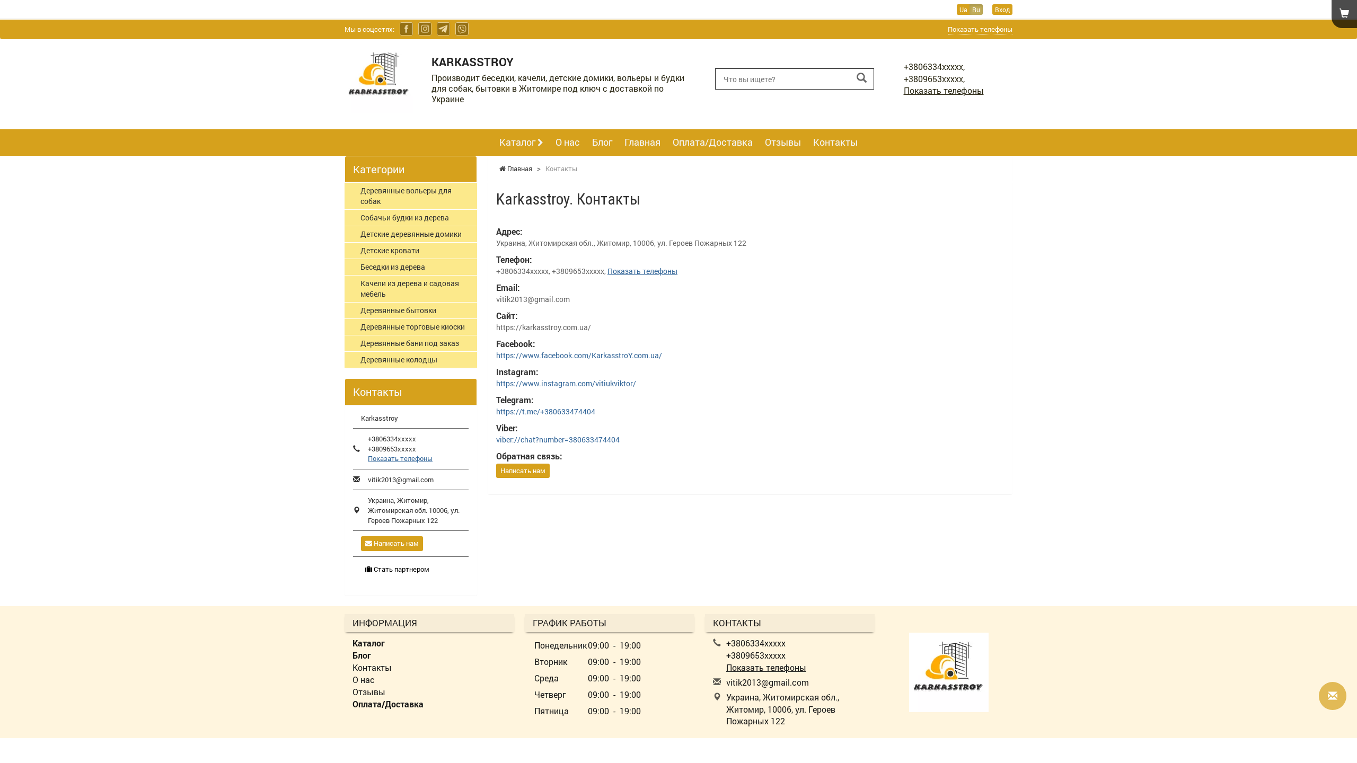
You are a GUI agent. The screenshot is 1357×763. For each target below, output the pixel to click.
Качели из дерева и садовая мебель (409, 288)
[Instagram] (424, 29)
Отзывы (783, 142)
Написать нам (522, 470)
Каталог (518, 142)
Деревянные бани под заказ (409, 343)
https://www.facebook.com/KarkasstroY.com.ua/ (579, 355)
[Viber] (462, 29)
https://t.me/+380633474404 (545, 411)
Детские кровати (389, 250)
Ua (963, 9)
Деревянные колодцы (398, 359)
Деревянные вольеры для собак (406, 195)
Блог (602, 142)
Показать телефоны (980, 29)
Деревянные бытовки (398, 310)
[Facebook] (406, 29)
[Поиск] (862, 78)
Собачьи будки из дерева (404, 217)
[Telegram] (443, 29)
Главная (642, 142)
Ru (976, 9)
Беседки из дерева (392, 267)
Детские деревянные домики (411, 234)
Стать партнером (400, 569)
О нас (568, 142)
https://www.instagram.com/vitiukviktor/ (566, 383)
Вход (1002, 9)
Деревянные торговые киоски (412, 327)
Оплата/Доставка (713, 142)
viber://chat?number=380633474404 (558, 439)
